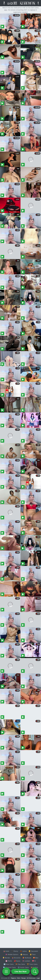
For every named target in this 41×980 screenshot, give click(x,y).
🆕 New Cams (9, 964)
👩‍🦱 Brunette (16, 958)
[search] (35, 971)
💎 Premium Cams (9, 967)
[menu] (6, 971)
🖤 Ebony (14, 951)
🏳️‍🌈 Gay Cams (20, 964)
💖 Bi (34, 961)
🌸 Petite (8, 961)
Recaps (23, 978)
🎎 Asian (6, 951)
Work (18, 978)
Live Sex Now (21, 971)
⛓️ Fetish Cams (23, 967)
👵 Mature (24, 954)
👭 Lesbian (26, 961)
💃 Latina (23, 951)
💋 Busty (17, 961)
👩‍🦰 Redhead (26, 958)
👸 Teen (33, 954)
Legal (38, 978)
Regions (13, 978)
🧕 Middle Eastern (11, 954)
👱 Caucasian (33, 951)
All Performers (31, 978)
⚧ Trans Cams (32, 964)
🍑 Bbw (35, 958)
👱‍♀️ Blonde (6, 958)
